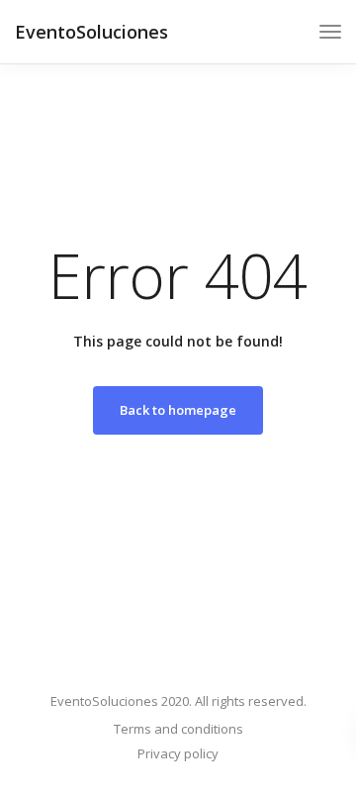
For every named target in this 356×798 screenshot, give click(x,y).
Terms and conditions (178, 729)
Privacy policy (178, 753)
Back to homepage (178, 410)
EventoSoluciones (91, 32)
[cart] (294, 34)
